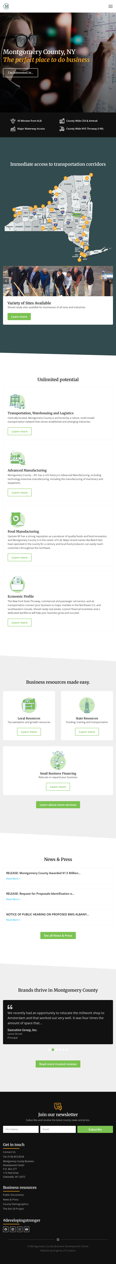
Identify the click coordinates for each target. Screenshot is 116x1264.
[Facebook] (5, 1229)
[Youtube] (26, 1229)
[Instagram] (19, 1229)
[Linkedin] (12, 1229)
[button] (6, 281)
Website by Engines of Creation (58, 1250)
